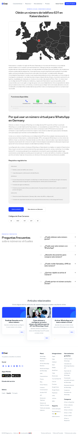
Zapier (53, 356)
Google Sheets (55, 390)
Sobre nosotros (56, 416)
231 (31, 221)
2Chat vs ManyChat (69, 402)
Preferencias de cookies (70, 433)
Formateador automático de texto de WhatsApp (69, 380)
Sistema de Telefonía (42, 399)
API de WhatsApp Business (44, 365)
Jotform (54, 398)
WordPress (55, 370)
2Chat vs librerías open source (68, 406)
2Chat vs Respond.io (67, 419)
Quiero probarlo (70, 3)
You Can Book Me (56, 379)
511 (24, 221)
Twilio (53, 373)
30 (37, 221)
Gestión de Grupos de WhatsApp (44, 370)
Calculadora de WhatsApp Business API (69, 366)
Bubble (54, 367)
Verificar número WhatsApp (68, 360)
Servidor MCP (43, 392)
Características (44, 376)
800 (18, 221)
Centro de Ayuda (56, 408)
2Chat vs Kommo (68, 410)
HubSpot (54, 362)
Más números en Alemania (35, 209)
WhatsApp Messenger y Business (43, 359)
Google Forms (55, 387)
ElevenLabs (55, 376)
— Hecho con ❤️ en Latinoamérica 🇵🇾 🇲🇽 (22, 433)
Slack (53, 365)
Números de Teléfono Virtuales (44, 404)
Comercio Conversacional (43, 388)
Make (53, 359)
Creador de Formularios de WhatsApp (67, 392)
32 (11, 221)
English (3, 393)
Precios (47, 4)
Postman (54, 384)
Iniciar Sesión (59, 4)
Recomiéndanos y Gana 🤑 (56, 413)
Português (15, 393)
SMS (41, 373)
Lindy (53, 395)
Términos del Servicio (46, 433)
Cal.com (54, 381)
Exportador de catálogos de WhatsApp (67, 373)
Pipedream (54, 393)
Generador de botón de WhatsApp (69, 386)
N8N (53, 401)
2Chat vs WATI (68, 415)
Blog (41, 382)
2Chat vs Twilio (68, 413)
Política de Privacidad (58, 433)
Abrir (21, 332)
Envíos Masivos (43, 384)
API (41, 395)
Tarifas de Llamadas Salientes (45, 409)
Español (9, 393)
